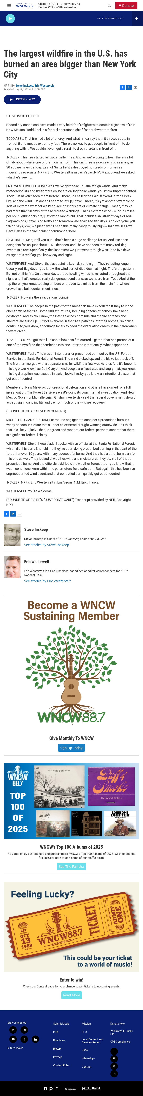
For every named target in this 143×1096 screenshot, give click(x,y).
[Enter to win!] (71, 927)
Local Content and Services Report (92, 1041)
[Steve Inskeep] (12, 535)
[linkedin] (114, 1073)
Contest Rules (61, 1065)
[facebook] (114, 1051)
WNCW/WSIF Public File (121, 1033)
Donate (128, 6)
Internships (88, 1058)
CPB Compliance (120, 1041)
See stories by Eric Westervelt (47, 581)
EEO (84, 1032)
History (57, 1048)
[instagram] (114, 1059)
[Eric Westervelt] (12, 567)
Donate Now (117, 1023)
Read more (71, 995)
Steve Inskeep (24, 85)
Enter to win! (71, 980)
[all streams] (137, 18)
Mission (86, 1023)
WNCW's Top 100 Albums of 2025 (71, 847)
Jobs (85, 1050)
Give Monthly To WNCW (71, 738)
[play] (10, 19)
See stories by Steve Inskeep (46, 545)
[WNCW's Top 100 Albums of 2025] (71, 801)
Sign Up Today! (71, 748)
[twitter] (114, 1066)
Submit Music (61, 1023)
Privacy (57, 1057)
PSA (55, 1032)
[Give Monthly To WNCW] (71, 663)
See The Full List (71, 866)
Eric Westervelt (44, 85)
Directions (59, 1040)
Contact (86, 1066)
